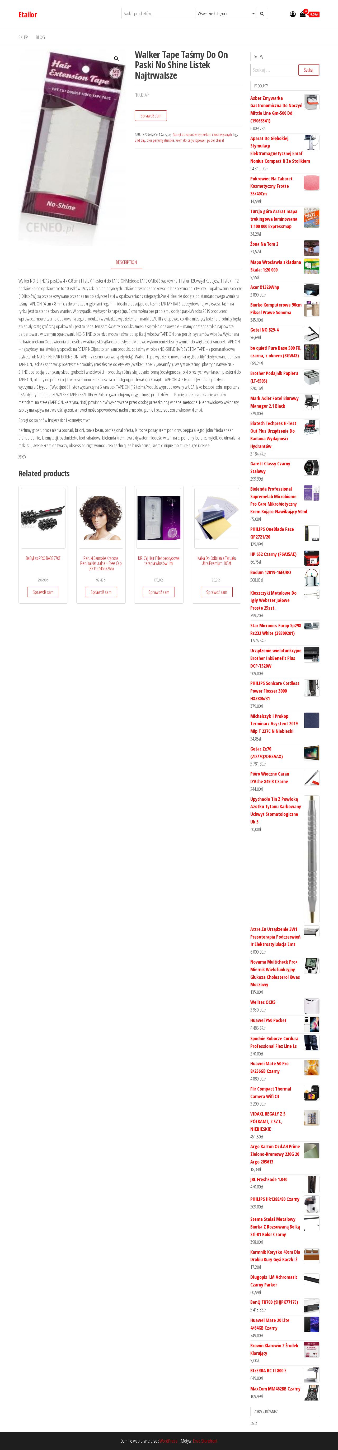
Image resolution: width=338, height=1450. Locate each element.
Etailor (27, 14)
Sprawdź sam (150, 115)
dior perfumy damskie (160, 140)
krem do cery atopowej (190, 140)
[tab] (130, 262)
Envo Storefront (205, 1441)
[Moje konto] (293, 14)
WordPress (168, 1441)
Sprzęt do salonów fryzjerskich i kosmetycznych (202, 134)
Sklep (23, 37)
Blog (40, 37)
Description (126, 262)
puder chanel (215, 140)
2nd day (140, 140)
